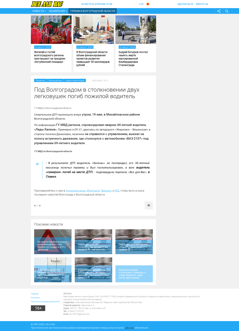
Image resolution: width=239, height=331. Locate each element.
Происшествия (55, 80)
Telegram (106, 190)
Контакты (35, 297)
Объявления (57, 11)
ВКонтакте (93, 190)
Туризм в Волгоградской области (92, 11)
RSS (117, 190)
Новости (38, 11)
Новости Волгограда (75, 80)
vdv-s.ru (129, 327)
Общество (40, 80)
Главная (34, 293)
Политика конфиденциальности (45, 301)
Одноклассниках (76, 190)
